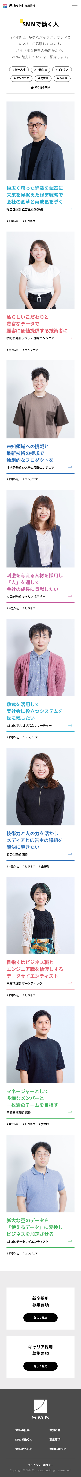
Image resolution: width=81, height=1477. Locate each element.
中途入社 (14, 350)
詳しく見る (40, 1317)
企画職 (45, 866)
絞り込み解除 (42, 87)
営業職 (45, 1124)
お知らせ (54, 1430)
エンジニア (31, 350)
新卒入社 (14, 221)
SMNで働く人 (23, 1439)
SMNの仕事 (22, 1430)
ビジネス (30, 221)
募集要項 (54, 1439)
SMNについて (23, 1449)
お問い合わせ (57, 1449)
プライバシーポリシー (40, 1465)
